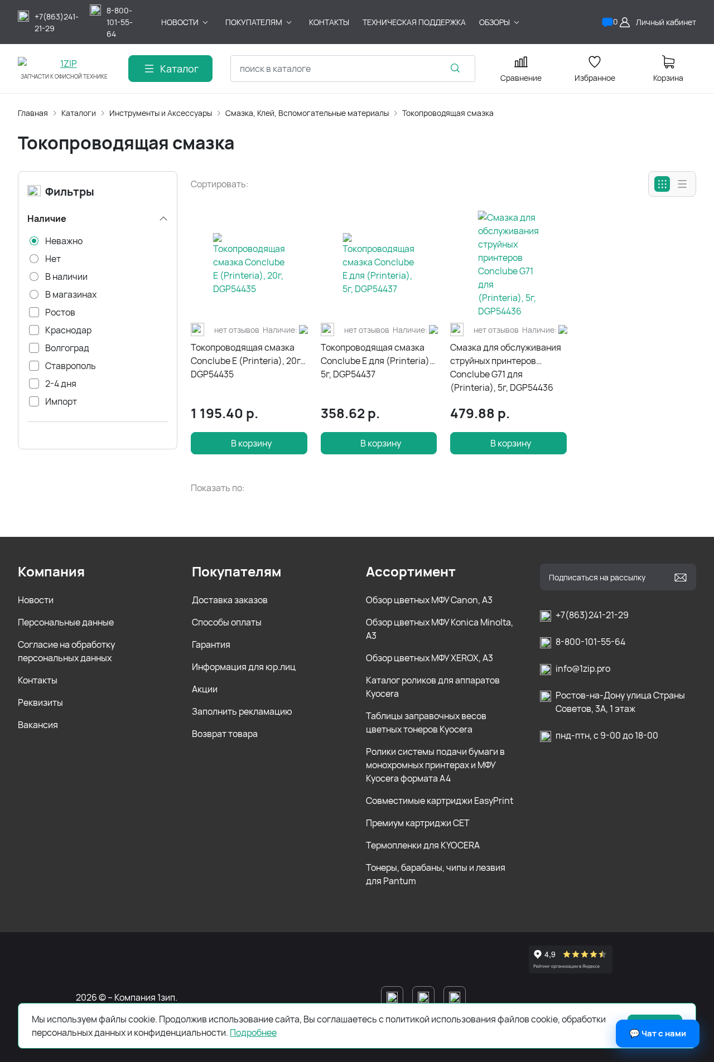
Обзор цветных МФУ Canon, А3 (429, 600)
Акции (205, 689)
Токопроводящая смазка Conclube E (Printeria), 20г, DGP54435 (246, 360)
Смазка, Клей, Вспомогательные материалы (307, 113)
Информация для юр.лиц (244, 667)
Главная (33, 113)
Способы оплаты (227, 622)
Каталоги (78, 113)
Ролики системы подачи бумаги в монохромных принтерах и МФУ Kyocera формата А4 (435, 764)
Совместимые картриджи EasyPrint (439, 800)
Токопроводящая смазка (448, 113)
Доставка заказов (230, 600)
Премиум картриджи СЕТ (418, 823)
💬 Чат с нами (657, 1033)
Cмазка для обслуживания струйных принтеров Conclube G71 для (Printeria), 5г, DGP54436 (505, 367)
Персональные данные (66, 622)
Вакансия (38, 725)
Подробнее (253, 1032)
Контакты (37, 680)
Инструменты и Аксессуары (160, 113)
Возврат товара (225, 734)
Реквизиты (40, 702)
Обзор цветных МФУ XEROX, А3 (429, 658)
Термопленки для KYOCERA (423, 845)
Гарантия (211, 644)
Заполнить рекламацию (242, 711)
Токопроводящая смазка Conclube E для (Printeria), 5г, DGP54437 (376, 360)
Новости (36, 600)
